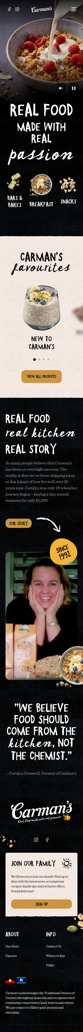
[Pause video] (73, 88)
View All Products (41, 376)
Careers (11, 956)
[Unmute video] (60, 88)
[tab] (34, 359)
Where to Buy (55, 956)
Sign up (42, 904)
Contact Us (53, 946)
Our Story (18, 523)
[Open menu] (73, 9)
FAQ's (50, 965)
